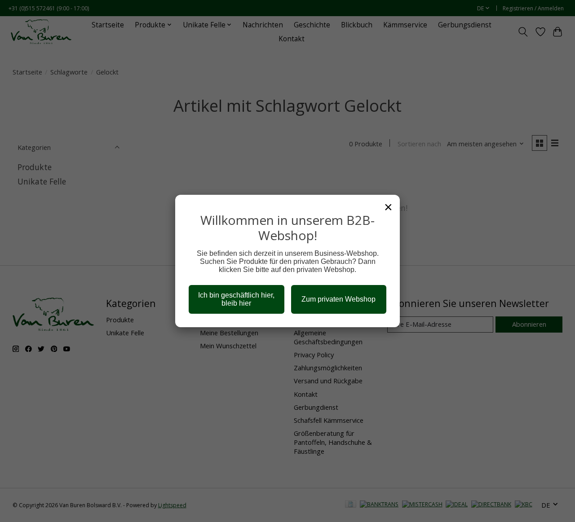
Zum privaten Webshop (338, 299)
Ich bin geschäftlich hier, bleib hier (236, 299)
